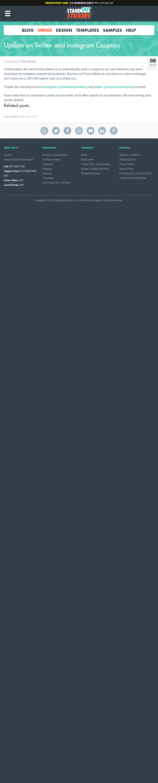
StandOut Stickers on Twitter (56, 131)
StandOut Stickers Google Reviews (44, 131)
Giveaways (48, 178)
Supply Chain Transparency (95, 164)
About (84, 155)
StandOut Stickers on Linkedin (102, 131)
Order (45, 30)
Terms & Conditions (129, 155)
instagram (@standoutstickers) (64, 87)
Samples (112, 30)
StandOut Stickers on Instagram (79, 131)
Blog (28, 30)
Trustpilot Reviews (90, 173)
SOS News (28, 61)
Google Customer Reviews (95, 168)
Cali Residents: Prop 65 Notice (135, 173)
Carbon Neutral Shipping (132, 178)
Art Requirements (51, 159)
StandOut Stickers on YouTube (90, 131)
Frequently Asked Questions (18, 159)
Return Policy (126, 168)
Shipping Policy (127, 159)
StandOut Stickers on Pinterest (114, 131)
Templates (87, 30)
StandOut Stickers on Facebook (67, 131)
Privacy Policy (126, 164)
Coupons (47, 173)
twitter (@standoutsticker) (113, 87)
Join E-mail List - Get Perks (56, 182)
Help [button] (131, 30)
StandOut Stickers (79, 13)
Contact (8, 155)
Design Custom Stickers (54, 155)
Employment (87, 159)
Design (64, 30)
